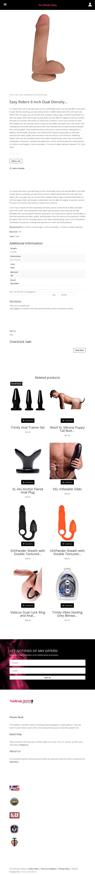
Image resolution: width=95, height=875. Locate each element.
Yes (43, 444)
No (52, 444)
